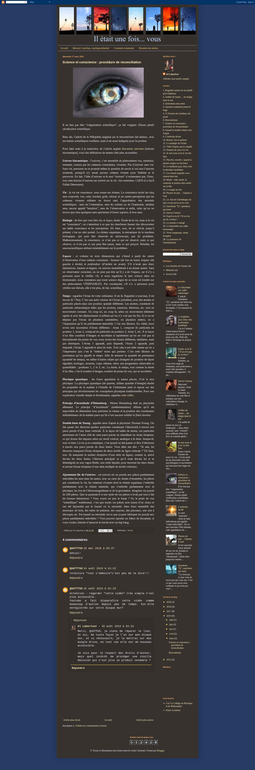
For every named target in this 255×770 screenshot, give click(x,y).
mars (171, 638)
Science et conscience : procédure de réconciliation (102, 62)
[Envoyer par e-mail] (99, 530)
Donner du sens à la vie (177, 150)
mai (171, 629)
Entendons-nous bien (175, 103)
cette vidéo (127, 395)
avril (171, 633)
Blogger (160, 750)
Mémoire (170, 270)
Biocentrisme (171, 120)
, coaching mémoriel (91, 48)
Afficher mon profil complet (176, 78)
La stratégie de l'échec (176, 143)
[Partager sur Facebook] (108, 530)
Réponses (80, 620)
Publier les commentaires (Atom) (91, 725)
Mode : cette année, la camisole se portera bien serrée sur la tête (177, 183)
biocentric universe (133, 148)
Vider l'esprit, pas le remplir (179, 146)
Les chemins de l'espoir (177, 266)
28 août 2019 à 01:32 (118, 626)
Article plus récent (71, 720)
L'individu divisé (173, 136)
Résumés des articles (148, 48)
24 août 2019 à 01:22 (100, 568)
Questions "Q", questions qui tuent (185, 568)
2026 (169, 602)
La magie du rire (174, 189)
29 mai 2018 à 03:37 (99, 548)
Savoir (130, 530)
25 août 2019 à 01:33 (100, 588)
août (171, 620)
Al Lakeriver (87, 626)
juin (171, 624)
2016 (169, 616)
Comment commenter (124, 48)
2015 (169, 659)
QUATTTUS (76, 548)
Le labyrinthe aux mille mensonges (184, 290)
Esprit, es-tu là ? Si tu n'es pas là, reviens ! (185, 352)
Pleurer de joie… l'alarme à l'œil (185, 539)
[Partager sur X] (105, 530)
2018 (169, 606)
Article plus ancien (144, 720)
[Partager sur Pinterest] (110, 530)
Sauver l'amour (173, 212)
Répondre (76, 557)
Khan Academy (173, 710)
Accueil (64, 48)
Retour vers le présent (176, 140)
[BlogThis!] (102, 530)
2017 (169, 611)
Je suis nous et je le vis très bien (184, 445)
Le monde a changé (175, 223)
